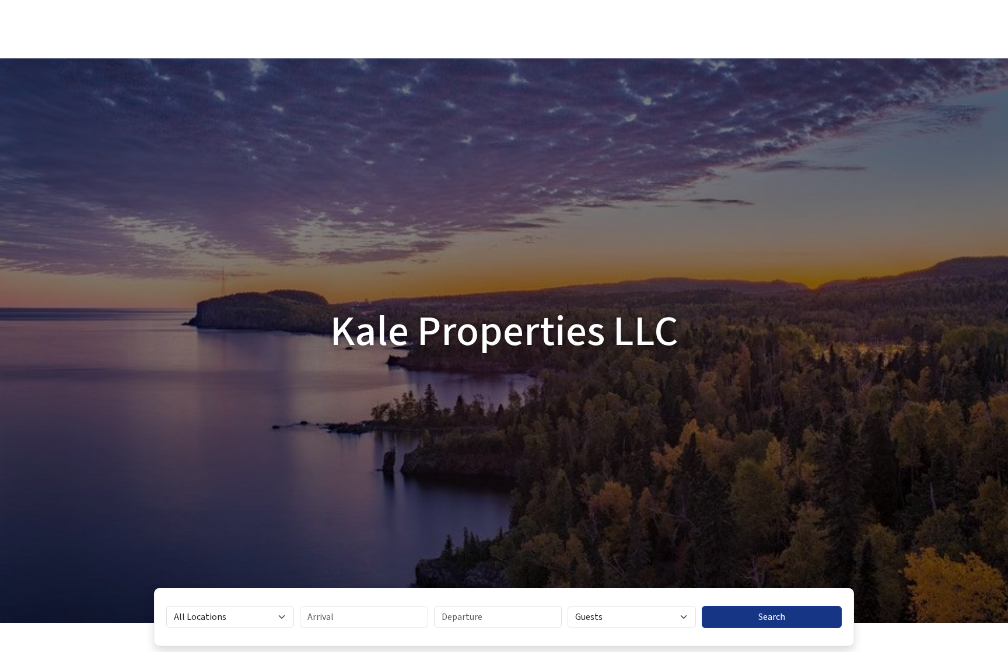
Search (771, 617)
